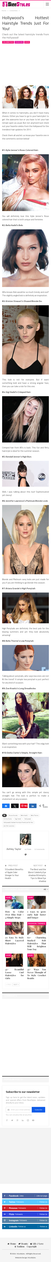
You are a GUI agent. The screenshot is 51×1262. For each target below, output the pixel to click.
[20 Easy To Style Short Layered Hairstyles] (14, 928)
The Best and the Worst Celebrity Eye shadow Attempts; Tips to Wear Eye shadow (37, 875)
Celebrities (8, 42)
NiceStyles (32, 1258)
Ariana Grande (13, 815)
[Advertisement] (25, 64)
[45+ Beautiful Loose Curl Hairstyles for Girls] (14, 960)
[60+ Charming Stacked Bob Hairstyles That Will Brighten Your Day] (36, 928)
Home (13, 1243)
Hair (27, 42)
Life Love (38, 1243)
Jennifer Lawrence (9, 826)
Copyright (32, 1246)
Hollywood (27, 819)
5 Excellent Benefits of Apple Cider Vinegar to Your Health (14, 874)
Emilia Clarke (8, 819)
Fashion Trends (36, 924)
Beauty (24, 1243)
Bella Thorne (34, 815)
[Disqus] (25, 1036)
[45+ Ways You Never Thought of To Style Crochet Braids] (36, 960)
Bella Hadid (24, 815)
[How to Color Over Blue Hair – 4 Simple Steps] (14, 902)
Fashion (19, 42)
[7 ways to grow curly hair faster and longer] (36, 902)
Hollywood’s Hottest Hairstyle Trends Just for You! (18, 822)
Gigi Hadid (18, 819)
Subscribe (38, 1109)
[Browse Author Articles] (25, 839)
